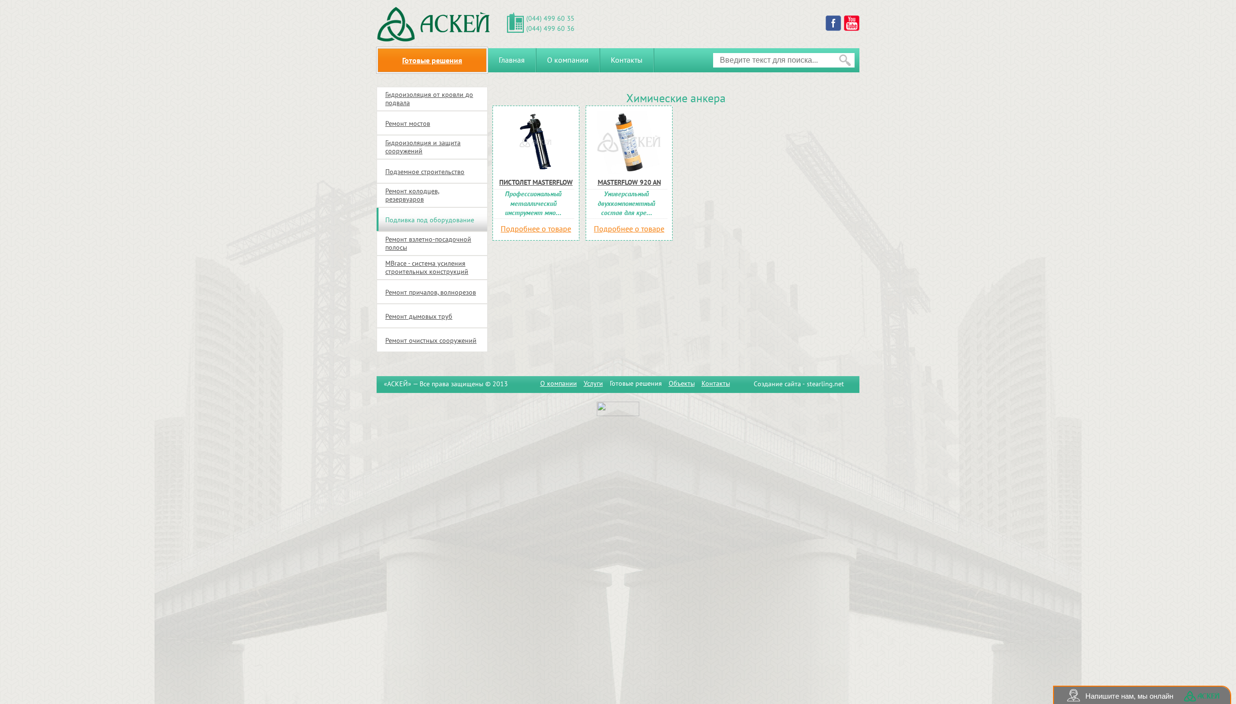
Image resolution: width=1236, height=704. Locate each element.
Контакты (627, 60)
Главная (512, 60)
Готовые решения (636, 383)
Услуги (593, 383)
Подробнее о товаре (536, 228)
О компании (568, 60)
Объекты (682, 383)
